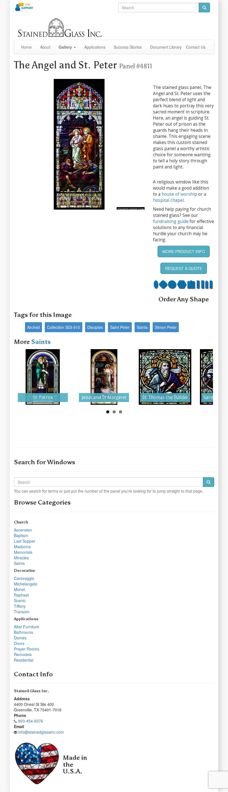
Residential (23, 660)
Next (204, 377)
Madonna (22, 546)
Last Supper (24, 541)
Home (26, 47)
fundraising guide (171, 221)
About (45, 47)
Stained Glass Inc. (31, 691)
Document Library (166, 47)
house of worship (179, 194)
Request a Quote (183, 268)
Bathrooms (23, 632)
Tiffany (20, 606)
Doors (19, 643)
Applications (94, 47)
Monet (19, 589)
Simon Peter (166, 327)
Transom (21, 611)
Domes (20, 637)
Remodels (23, 654)
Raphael (21, 595)
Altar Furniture (26, 626)
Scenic (20, 600)
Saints (142, 327)
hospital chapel (168, 200)
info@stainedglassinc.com (41, 732)
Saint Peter (120, 327)
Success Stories (128, 47)
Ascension (23, 530)
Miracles (21, 557)
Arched (33, 327)
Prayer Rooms (26, 649)
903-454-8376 (30, 721)
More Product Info (183, 251)
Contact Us (195, 47)
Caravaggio (24, 578)
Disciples (95, 327)
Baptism (21, 535)
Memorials (23, 552)
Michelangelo (25, 584)
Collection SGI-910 (63, 327)
